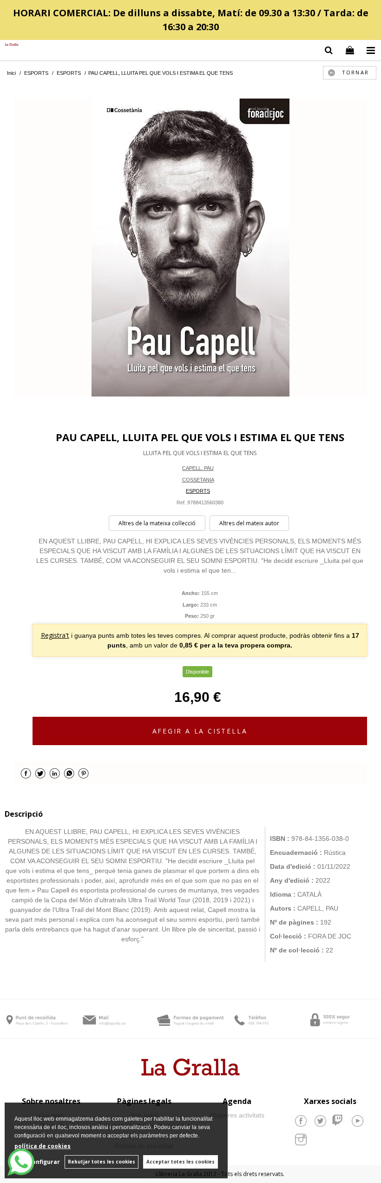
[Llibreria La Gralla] (9, 45)
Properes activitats (237, 1115)
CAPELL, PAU (198, 468)
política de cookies (42, 1146)
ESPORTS (198, 491)
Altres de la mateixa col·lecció (157, 523)
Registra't (55, 635)
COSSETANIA (198, 479)
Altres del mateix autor (249, 523)
